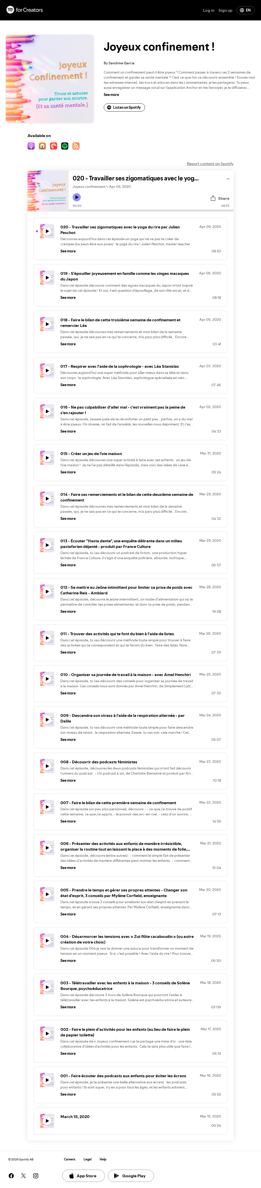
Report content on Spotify (210, 163)
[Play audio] (228, 178)
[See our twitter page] (23, 1176)
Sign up (225, 10)
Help (103, 1159)
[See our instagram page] (36, 1176)
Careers (69, 1159)
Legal (88, 1159)
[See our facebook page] (11, 1176)
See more (111, 94)
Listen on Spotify (127, 107)
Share (223, 198)
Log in (208, 10)
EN (248, 10)
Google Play (134, 1176)
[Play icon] (77, 197)
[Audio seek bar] (151, 211)
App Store (86, 1176)
